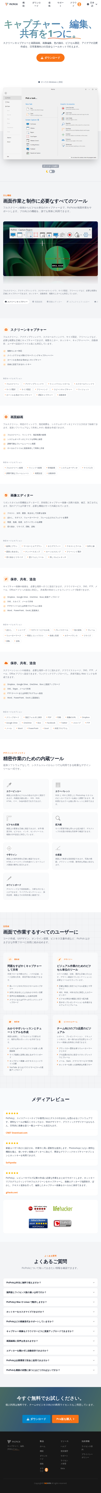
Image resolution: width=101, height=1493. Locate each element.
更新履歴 (64, 1451)
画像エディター (55, 301)
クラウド (43, 1469)
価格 (42, 1463)
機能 (42, 1451)
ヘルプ (63, 1446)
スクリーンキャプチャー (17, 301)
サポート (64, 1455)
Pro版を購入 (64, 1419)
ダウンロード (52, 57)
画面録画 (38, 301)
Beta (63, 1468)
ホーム (42, 1446)
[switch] (52, 171)
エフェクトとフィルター (79, 301)
